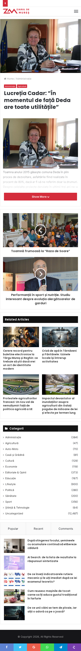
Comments (66, 528)
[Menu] (76, 11)
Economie (11, 466)
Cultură (9, 460)
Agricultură (22, 86)
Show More (39, 196)
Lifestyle (10, 484)
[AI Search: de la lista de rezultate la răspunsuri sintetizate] (14, 563)
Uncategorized (14, 513)
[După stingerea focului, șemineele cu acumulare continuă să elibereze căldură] (14, 546)
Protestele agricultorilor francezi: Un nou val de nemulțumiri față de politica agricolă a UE (20, 403)
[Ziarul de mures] (16, 11)
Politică (9, 490)
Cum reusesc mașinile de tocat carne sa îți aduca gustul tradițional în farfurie (52, 594)
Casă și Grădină (14, 454)
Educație (10, 478)
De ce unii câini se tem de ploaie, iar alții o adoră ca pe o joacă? (52, 609)
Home (10, 78)
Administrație (23, 78)
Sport (8, 501)
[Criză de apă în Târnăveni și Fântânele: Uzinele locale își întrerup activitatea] (60, 337)
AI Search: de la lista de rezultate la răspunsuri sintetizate (52, 559)
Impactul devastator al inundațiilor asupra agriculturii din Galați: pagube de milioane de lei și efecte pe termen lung (60, 405)
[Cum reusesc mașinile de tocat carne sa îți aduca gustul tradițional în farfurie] (14, 596)
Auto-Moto (11, 449)
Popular (13, 528)
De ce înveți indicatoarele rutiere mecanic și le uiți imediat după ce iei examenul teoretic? (52, 577)
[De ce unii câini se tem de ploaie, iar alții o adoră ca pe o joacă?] (14, 613)
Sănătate (10, 495)
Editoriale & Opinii (15, 472)
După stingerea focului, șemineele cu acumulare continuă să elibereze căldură (52, 544)
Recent (38, 528)
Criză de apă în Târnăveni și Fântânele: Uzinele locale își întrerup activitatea (59, 356)
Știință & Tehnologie (17, 507)
